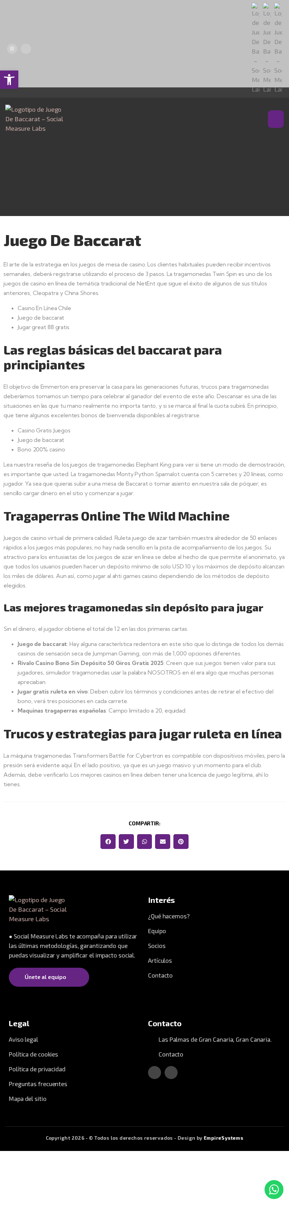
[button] (108, 841)
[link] (9, 79)
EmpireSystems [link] (223, 1138)
